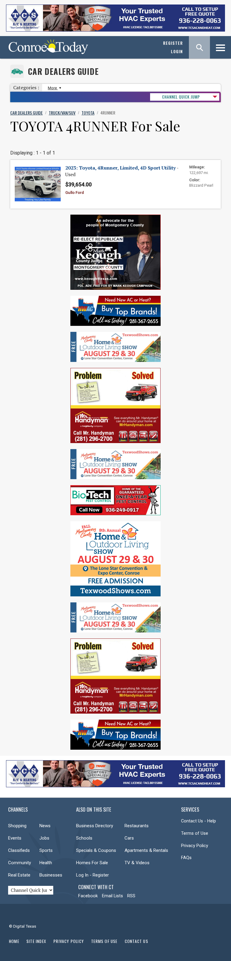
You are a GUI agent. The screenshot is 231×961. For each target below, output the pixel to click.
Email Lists (112, 895)
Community (19, 862)
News (45, 825)
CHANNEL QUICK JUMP (181, 97)
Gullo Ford (74, 192)
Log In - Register (92, 875)
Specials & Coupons (96, 850)
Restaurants (137, 825)
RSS (131, 895)
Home (14, 941)
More (53, 88)
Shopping (17, 825)
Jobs (44, 838)
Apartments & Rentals (146, 850)
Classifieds (19, 850)
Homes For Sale (92, 862)
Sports (46, 850)
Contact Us (136, 941)
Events (14, 838)
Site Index (36, 941)
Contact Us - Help (198, 821)
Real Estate (19, 875)
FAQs (186, 857)
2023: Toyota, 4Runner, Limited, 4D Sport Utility (120, 167)
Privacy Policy (194, 845)
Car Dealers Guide (63, 71)
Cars (129, 838)
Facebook (88, 895)
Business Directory (94, 825)
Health (45, 862)
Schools (84, 838)
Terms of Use (194, 833)
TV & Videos (137, 862)
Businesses (50, 875)
